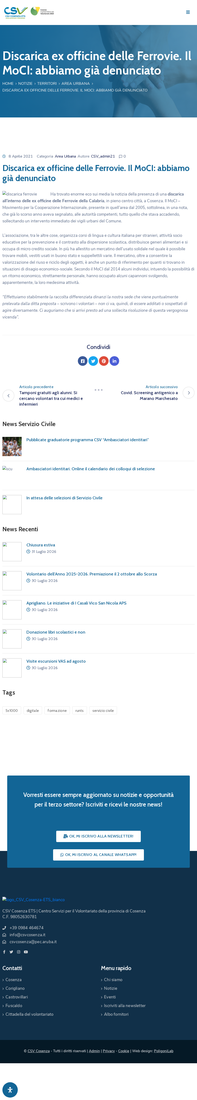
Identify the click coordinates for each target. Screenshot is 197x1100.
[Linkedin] (114, 361)
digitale (33, 711)
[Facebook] (82, 361)
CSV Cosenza (39, 1051)
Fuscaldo (14, 1005)
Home (7, 83)
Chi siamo (113, 980)
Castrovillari (17, 997)
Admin (94, 1051)
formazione (57, 711)
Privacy (109, 1051)
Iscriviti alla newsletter (125, 1005)
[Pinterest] (104, 361)
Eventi (110, 997)
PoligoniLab (163, 1051)
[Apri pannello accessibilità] (10, 1090)
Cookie (123, 1051)
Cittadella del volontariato (29, 1014)
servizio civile (103, 711)
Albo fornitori (116, 1014)
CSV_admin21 (103, 156)
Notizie (25, 83)
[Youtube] (26, 952)
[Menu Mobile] (188, 12)
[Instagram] (18, 952)
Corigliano (15, 988)
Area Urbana (76, 83)
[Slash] (98, 390)
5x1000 (12, 711)
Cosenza (14, 980)
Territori (47, 83)
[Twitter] (93, 361)
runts (79, 711)
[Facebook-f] (4, 952)
